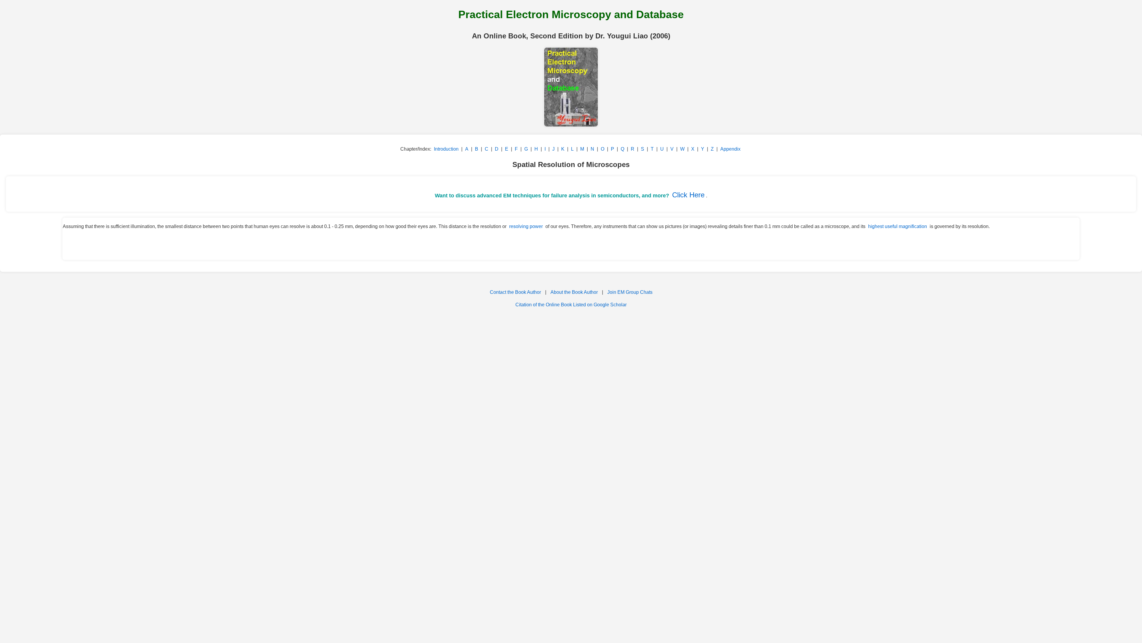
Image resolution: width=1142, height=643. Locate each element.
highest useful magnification (897, 226)
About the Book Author (574, 292)
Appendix (730, 149)
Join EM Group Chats (629, 292)
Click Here (688, 195)
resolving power (526, 226)
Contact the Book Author (515, 292)
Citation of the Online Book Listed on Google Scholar (571, 304)
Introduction (446, 149)
